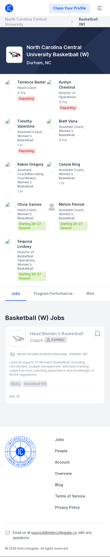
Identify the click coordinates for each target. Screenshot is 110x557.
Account (62, 462)
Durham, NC (39, 62)
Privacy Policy (67, 507)
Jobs (15, 293)
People (61, 451)
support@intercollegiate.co (54, 532)
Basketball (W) (88, 21)
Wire (90, 293)
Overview (63, 473)
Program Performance (53, 293)
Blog (59, 485)
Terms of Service (70, 496)
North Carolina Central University (26, 21)
